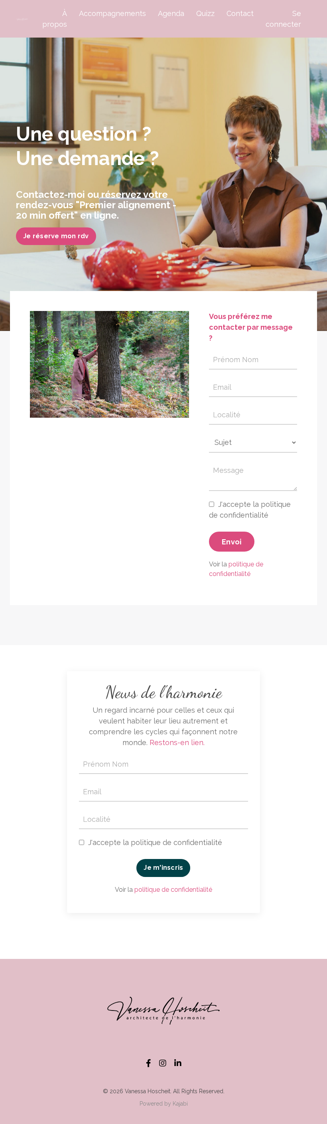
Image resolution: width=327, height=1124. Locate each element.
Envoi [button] (232, 542)
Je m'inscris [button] (163, 867)
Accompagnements (112, 13)
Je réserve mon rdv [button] (56, 236)
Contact (240, 13)
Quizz (205, 13)
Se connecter (283, 18)
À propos (54, 18)
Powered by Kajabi (164, 1103)
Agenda (171, 13)
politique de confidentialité (173, 889)
